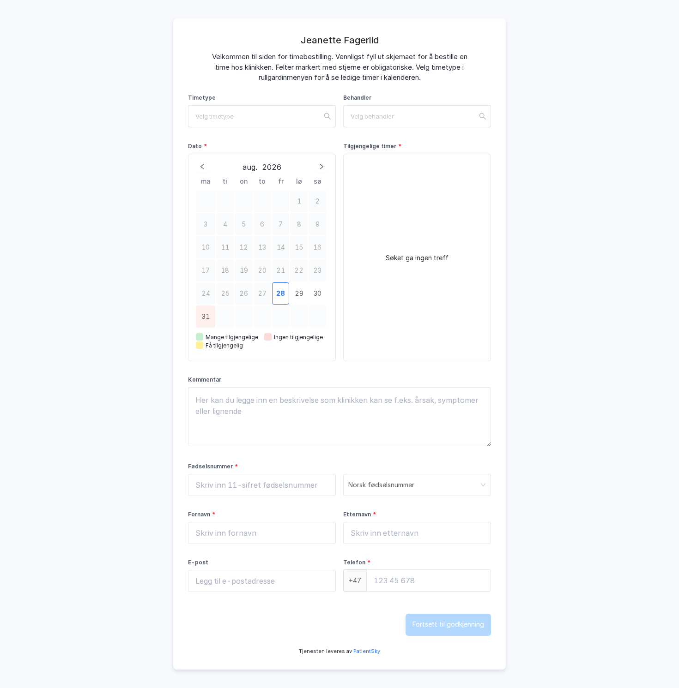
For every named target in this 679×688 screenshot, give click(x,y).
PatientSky (366, 651)
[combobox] (262, 116)
